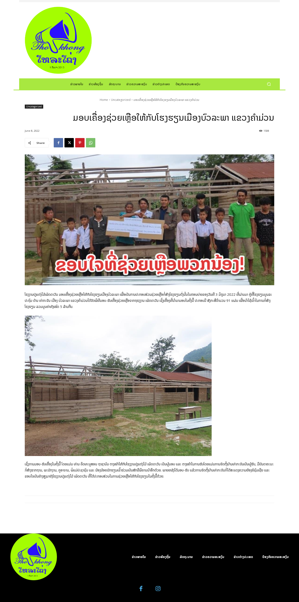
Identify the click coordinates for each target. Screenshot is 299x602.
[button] (268, 83)
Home (104, 100)
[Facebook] (58, 142)
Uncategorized (121, 100)
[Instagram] (158, 588)
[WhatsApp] (90, 142)
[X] (69, 142)
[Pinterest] (80, 142)
